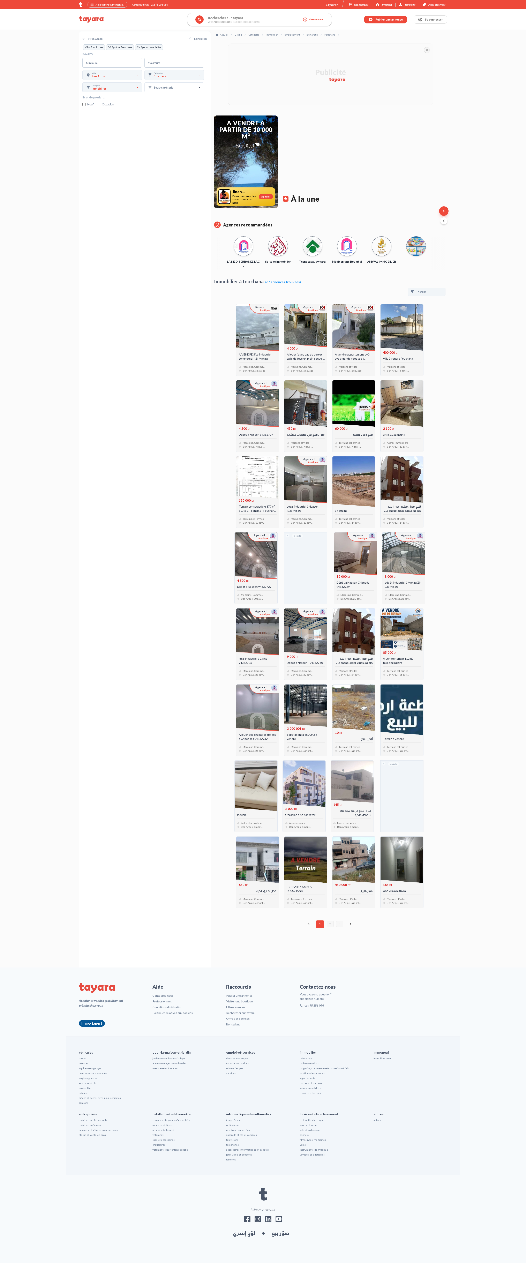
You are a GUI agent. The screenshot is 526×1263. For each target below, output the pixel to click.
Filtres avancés (235, 1007)
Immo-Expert (91, 1023)
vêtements (158, 1134)
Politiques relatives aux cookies (172, 1013)
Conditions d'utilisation (167, 1007)
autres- (378, 1120)
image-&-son (233, 1120)
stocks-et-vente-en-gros (92, 1134)
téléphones (232, 1144)
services (231, 1073)
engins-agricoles (88, 1078)
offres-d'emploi (234, 1068)
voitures (83, 1063)
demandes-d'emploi (237, 1058)
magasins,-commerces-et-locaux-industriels (324, 1068)
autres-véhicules (88, 1083)
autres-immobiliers (310, 1088)
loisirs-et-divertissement (319, 1114)
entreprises (88, 1114)
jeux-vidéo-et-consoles (239, 1154)
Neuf (90, 104)
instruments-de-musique (314, 1149)
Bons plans (233, 1024)
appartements (307, 1078)
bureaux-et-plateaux (311, 1083)
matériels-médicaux (90, 1125)
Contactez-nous (162, 995)
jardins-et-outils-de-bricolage (168, 1058)
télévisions (232, 1139)
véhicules (86, 1052)
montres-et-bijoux (162, 1125)
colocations (306, 1058)
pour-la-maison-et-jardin (171, 1052)
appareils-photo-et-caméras (241, 1134)
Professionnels (162, 1001)
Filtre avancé (315, 19)
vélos (303, 1144)
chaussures (158, 1144)
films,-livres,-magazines (313, 1139)
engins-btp (84, 1088)
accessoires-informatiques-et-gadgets (247, 1149)
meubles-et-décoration (165, 1068)
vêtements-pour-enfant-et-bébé (170, 1149)
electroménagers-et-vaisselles (169, 1063)
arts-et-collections (310, 1129)
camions (83, 1102)
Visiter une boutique (239, 1001)
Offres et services (238, 1018)
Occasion (108, 104)
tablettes (231, 1159)
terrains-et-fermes (310, 1092)
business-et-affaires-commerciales (98, 1129)
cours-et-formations (237, 1063)
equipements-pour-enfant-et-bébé (171, 1120)
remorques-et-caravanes (93, 1073)
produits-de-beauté (163, 1129)
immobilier (308, 1052)
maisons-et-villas (309, 1063)
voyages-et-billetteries (312, 1154)
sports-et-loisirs (308, 1125)
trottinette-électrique (312, 1120)
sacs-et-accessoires (163, 1139)
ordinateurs (232, 1125)
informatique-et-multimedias (248, 1114)
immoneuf (381, 1052)
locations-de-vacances (312, 1073)
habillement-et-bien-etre (171, 1114)
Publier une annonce (239, 995)
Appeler (265, 196)
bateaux (83, 1092)
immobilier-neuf (383, 1058)
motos (82, 1058)
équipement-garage (90, 1068)
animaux (304, 1134)
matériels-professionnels (93, 1120)
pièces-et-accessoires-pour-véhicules (100, 1097)
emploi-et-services (240, 1052)
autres (379, 1114)
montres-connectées (238, 1129)
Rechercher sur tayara (240, 1013)
